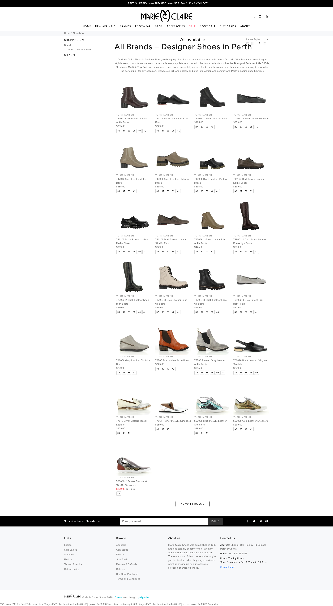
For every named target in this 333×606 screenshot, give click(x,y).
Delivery (120, 569)
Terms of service (73, 564)
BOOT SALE (208, 26)
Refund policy (71, 569)
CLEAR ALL (70, 55)
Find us (68, 559)
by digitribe (143, 597)
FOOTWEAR (143, 26)
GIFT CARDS (228, 26)
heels (125, 63)
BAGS (159, 26)
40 (139, 131)
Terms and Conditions (128, 578)
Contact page (227, 567)
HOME (87, 26)
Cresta (119, 597)
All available (78, 33)
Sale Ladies (70, 549)
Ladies (67, 544)
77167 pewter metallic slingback (173, 420)
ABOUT (245, 26)
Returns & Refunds (126, 564)
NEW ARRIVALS (105, 26)
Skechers (121, 67)
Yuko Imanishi (125, 114)
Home (67, 33)
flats (180, 63)
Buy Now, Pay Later (127, 574)
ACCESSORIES (176, 26)
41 (144, 131)
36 (118, 131)
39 (134, 131)
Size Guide (122, 559)
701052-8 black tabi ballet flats (250, 118)
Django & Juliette (244, 63)
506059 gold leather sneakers (250, 420)
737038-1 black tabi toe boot (210, 118)
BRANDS (125, 26)
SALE (192, 26)
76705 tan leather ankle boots (172, 360)
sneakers (148, 63)
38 (129, 131)
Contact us (122, 549)
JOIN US (215, 521)
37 (124, 131)
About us (69, 554)
